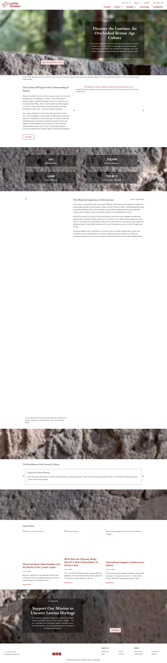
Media (136, 3)
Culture (117, 7)
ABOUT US (105, 648)
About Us (125, 3)
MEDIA (136, 648)
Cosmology (144, 7)
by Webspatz (96, 660)
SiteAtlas (130, 7)
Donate (146, 3)
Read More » (27, 585)
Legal (84, 660)
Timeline (107, 7)
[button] (74, 110)
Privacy (89, 660)
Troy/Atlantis (158, 7)
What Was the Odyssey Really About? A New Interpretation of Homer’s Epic (81, 562)
